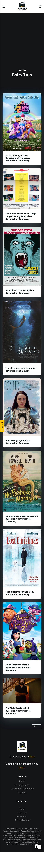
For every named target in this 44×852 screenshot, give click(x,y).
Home (22, 809)
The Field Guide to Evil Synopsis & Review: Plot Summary (18, 711)
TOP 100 (22, 812)
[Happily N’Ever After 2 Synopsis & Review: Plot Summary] (22, 631)
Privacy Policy (22, 785)
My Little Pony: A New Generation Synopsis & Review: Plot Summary (18, 158)
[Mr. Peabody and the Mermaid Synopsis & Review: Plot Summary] (22, 481)
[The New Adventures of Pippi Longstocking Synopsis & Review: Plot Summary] (22, 188)
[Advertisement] (22, 36)
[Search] (40, 6)
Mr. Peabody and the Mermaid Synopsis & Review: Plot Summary (22, 519)
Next (35, 726)
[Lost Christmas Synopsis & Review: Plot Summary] (22, 558)
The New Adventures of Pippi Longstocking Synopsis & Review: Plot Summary (21, 216)
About (22, 781)
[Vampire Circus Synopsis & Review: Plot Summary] (22, 256)
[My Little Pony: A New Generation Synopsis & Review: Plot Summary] (22, 122)
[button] (38, 846)
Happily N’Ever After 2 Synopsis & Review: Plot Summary (18, 667)
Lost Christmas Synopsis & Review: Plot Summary (20, 593)
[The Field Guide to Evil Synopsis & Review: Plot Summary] (22, 691)
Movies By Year (22, 820)
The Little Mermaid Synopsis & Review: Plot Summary (22, 369)
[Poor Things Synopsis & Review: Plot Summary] (22, 407)
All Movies (22, 816)
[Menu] (4, 6)
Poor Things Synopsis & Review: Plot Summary (18, 441)
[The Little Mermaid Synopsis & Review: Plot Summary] (22, 332)
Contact (22, 792)
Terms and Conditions (22, 788)
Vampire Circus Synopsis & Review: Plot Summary (20, 291)
